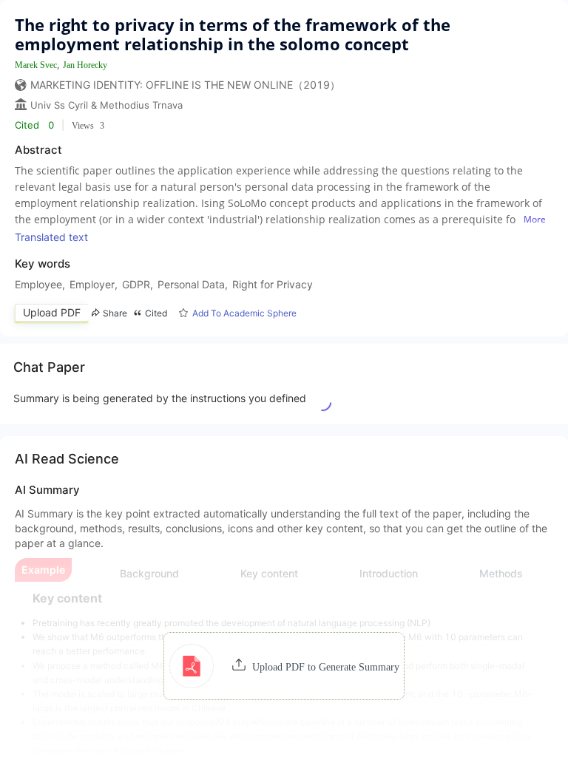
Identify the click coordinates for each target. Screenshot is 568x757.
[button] (284, 666)
